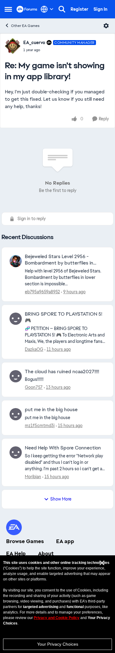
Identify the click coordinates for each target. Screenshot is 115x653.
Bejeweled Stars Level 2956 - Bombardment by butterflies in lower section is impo (59, 259)
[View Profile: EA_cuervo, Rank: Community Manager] (12, 46)
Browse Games (25, 541)
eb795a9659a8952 (42, 292)
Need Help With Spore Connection (63, 448)
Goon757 (34, 387)
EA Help (16, 553)
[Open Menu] (106, 25)
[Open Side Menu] (8, 9)
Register (79, 9)
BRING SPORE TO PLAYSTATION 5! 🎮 (63, 317)
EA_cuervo (34, 42)
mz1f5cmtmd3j (40, 425)
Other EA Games (25, 25)
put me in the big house (51, 410)
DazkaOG (34, 349)
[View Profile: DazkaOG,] (16, 319)
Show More (60, 499)
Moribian (33, 476)
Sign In (100, 9)
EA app (65, 541)
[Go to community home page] (27, 9)
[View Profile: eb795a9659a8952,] (16, 261)
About (46, 553)
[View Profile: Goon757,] (16, 376)
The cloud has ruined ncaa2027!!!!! (62, 372)
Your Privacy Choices (57, 644)
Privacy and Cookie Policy (56, 618)
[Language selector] (47, 9)
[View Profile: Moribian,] (16, 452)
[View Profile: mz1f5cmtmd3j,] (16, 414)
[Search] (62, 9)
